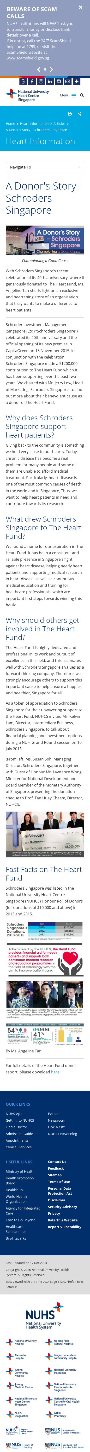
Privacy (54, 1213)
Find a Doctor (16, 1127)
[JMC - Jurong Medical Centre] (25, 1387)
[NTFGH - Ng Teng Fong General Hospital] (64, 1343)
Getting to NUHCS (20, 1120)
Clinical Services (19, 1147)
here (55, 1072)
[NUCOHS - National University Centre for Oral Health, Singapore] (64, 1401)
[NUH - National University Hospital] (25, 1343)
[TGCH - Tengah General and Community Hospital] (64, 1358)
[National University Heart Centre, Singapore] (27, 95)
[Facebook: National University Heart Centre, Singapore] (32, 81)
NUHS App (14, 1113)
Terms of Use (59, 1181)
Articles (60, 123)
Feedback (56, 1168)
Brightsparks (16, 1238)
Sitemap (55, 1175)
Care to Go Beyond (21, 1220)
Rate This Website (63, 1220)
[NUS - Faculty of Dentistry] (25, 1445)
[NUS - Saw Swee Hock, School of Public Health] (64, 1445)
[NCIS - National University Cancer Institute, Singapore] (64, 1387)
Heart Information (34, 123)
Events (53, 1113)
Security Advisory (62, 1206)
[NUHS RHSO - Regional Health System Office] (25, 1430)
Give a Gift (56, 1127)
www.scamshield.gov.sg (28, 58)
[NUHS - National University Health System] (45, 1316)
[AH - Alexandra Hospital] (25, 1358)
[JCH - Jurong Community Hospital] (25, 1372)
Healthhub (14, 1190)
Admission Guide (19, 1133)
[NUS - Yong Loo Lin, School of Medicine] (64, 1430)
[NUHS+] (76, 81)
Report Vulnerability (64, 1227)
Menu (65, 95)
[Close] (80, 7)
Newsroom (56, 1120)
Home (10, 123)
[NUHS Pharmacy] (64, 1416)
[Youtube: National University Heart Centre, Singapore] (59, 81)
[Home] (25, 1401)
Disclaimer (56, 1200)
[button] (70, 113)
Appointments (17, 1140)
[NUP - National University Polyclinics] (64, 1372)
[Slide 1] (45, 69)
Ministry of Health (20, 1171)
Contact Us (57, 1161)
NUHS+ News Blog (62, 1133)
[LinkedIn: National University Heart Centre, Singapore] (50, 81)
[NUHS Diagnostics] (25, 1416)
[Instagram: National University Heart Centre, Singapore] (41, 81)
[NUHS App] (23, 81)
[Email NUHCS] (68, 81)
